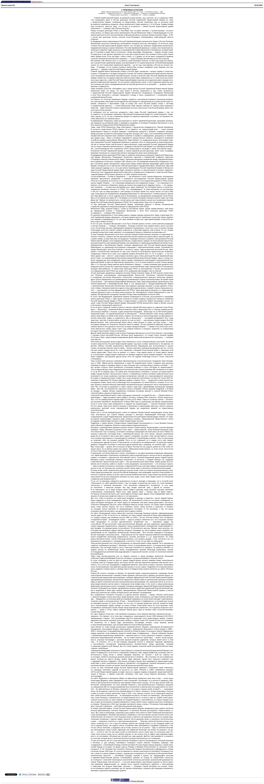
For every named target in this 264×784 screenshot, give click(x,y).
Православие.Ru (8, 5)
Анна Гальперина (132, 5)
